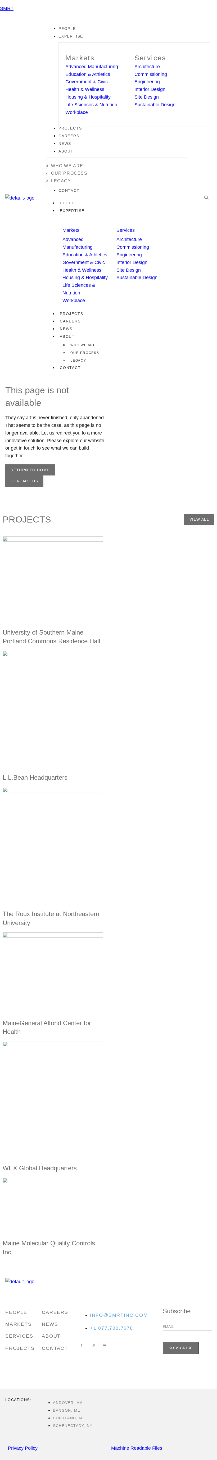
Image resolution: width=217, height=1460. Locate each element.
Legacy (78, 360)
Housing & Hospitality (88, 97)
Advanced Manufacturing (91, 66)
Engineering (147, 81)
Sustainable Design (154, 104)
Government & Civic (86, 81)
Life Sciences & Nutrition (91, 104)
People (68, 203)
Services (150, 58)
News (66, 329)
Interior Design (149, 89)
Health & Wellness (84, 89)
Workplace (76, 112)
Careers (70, 321)
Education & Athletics (87, 74)
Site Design (146, 97)
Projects (71, 314)
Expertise (72, 211)
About (67, 336)
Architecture (147, 66)
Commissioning (150, 74)
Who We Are (83, 345)
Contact (70, 368)
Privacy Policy (23, 1448)
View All (199, 519)
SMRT (6, 8)
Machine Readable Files (136, 1448)
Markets (79, 58)
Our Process (84, 353)
